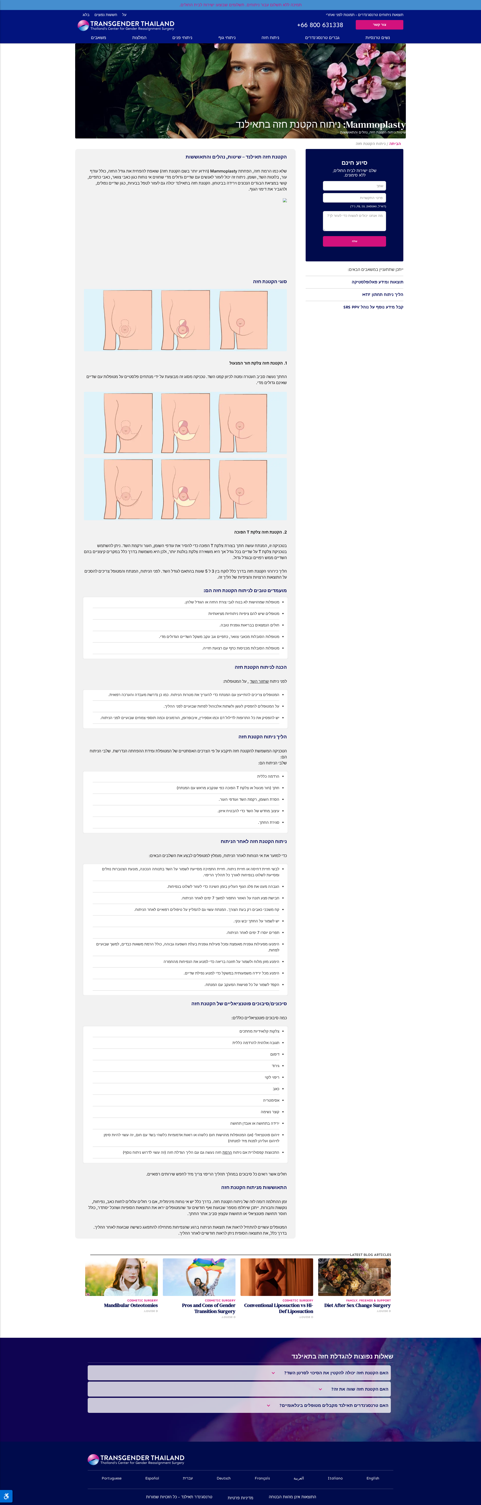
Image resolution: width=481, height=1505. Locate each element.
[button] (378, 37)
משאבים (98, 37)
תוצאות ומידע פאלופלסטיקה (377, 282)
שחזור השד (259, 681)
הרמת (227, 1152)
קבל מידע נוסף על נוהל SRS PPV (373, 307)
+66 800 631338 (320, 25)
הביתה (395, 143)
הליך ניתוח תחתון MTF (382, 294)
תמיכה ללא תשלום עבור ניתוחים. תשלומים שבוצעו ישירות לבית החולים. (240, 5)
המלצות (139, 37)
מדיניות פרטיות (240, 1497)
